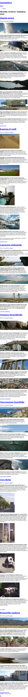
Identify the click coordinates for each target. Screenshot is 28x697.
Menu (1, 6)
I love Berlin (5, 479)
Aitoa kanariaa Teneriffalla (12, 402)
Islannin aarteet (7, 18)
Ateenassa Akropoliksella (11, 314)
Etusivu (4, 8)
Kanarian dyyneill (8, 129)
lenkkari (11, 21)
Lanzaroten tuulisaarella (11, 245)
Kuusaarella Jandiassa (10, 612)
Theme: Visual (8, 693)
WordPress (2, 693)
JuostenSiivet (6, 2)
